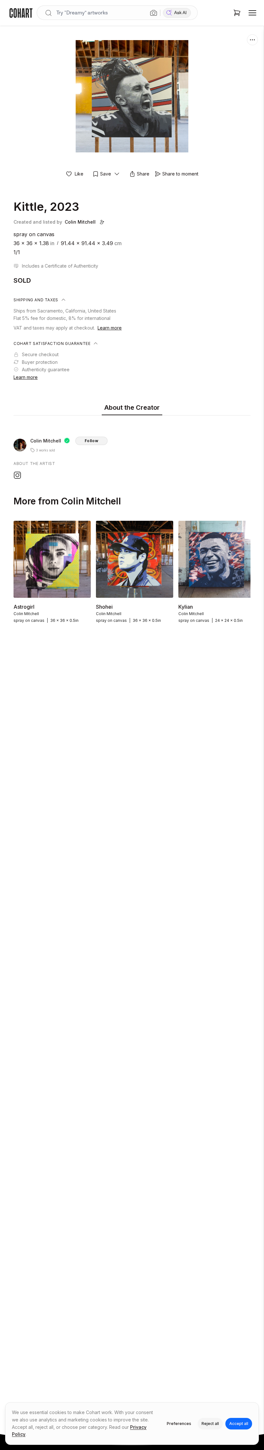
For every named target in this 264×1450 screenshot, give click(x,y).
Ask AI (180, 13)
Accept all (238, 1423)
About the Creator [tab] (132, 407)
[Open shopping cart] (237, 12)
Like (79, 173)
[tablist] (132, 408)
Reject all (210, 1423)
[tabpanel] (132, 448)
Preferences (179, 1423)
